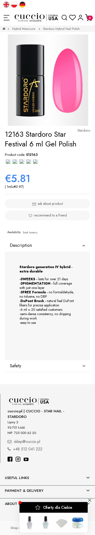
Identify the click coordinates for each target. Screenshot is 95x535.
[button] (6, 18)
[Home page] (36, 17)
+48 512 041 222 (27, 449)
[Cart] (88, 17)
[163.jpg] (48, 80)
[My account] (80, 17)
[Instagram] (18, 460)
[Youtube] (26, 460)
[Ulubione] (72, 18)
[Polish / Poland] (14, 5)
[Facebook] (10, 460)
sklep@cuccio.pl (27, 441)
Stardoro (83, 130)
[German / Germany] (22, 5)
